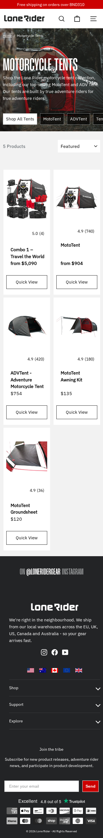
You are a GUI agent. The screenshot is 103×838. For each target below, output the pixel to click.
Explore (16, 721)
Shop (13, 687)
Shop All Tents (20, 119)
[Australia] (42, 670)
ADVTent (78, 119)
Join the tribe (51, 749)
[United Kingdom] (78, 670)
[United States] (30, 670)
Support (16, 704)
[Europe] (66, 670)
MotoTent (52, 119)
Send (91, 786)
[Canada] (54, 670)
